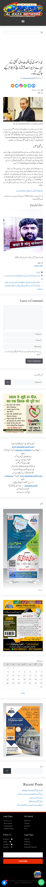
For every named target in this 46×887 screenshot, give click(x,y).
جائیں (38, 275)
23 (7, 679)
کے (25, 275)
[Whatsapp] (25, 86)
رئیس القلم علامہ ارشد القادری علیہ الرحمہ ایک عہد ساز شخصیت (30, 794)
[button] (23, 21)
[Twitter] (29, 86)
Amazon (9, 475)
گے (22, 275)
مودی (14, 275)
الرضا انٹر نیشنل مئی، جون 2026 (36, 801)
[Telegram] (17, 86)
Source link (38, 265)
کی (28, 275)
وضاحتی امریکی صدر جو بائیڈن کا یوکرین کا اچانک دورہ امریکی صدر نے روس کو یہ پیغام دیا (22, 282)
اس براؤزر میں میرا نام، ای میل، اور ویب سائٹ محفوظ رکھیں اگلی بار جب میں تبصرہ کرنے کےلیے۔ (23, 353)
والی (42, 279)
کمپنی (32, 275)
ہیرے (6, 275)
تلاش (41, 766)
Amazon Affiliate (22, 450)
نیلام (9, 275)
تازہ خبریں (38, 272)
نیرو (12, 275)
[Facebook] (33, 86)
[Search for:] (27, 382)
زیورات (35, 275)
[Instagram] (21, 86)
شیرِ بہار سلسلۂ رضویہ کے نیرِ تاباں (36, 797)
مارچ (20, 275)
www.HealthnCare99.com (23, 446)
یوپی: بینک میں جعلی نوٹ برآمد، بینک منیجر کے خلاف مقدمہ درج (29, 190)
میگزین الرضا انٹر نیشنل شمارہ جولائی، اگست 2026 (32, 790)
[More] (12, 86)
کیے (27, 275)
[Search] (8, 382)
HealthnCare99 (31, 485)
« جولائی (23, 693)
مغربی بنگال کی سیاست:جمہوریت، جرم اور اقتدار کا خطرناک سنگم (30, 805)
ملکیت (17, 275)
